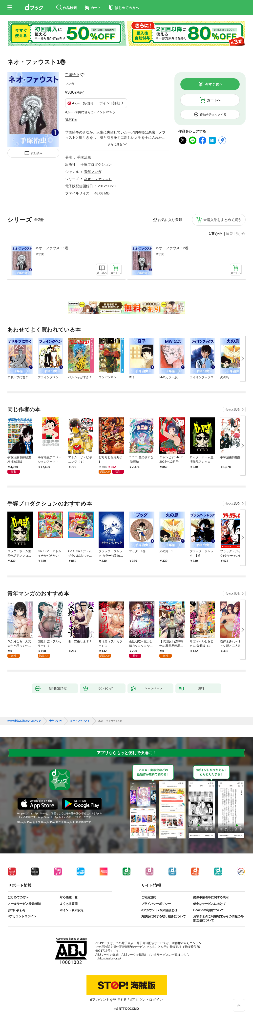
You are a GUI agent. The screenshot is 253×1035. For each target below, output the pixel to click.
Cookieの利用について (208, 910)
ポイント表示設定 (72, 910)
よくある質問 (69, 903)
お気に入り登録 (170, 220)
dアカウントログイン (22, 916)
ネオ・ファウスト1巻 (51, 248)
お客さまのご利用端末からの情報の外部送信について (218, 918)
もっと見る (232, 409)
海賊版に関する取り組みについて (163, 916)
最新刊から (236, 234)
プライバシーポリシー (156, 903)
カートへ (214, 100)
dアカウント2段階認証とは (159, 910)
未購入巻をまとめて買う (222, 220)
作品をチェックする (213, 114)
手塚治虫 (72, 75)
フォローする (82, 74)
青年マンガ (92, 172)
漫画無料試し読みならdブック (24, 721)
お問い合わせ (17, 910)
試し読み (36, 153)
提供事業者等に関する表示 (211, 897)
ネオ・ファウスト (98, 179)
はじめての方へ (18, 897)
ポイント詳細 (109, 103)
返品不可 (71, 120)
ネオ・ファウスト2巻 (172, 248)
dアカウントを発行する (108, 1000)
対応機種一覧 (69, 897)
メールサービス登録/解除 (24, 903)
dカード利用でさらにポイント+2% (88, 112)
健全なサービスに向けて (209, 903)
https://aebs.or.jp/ (109, 958)
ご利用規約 (148, 897)
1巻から (216, 234)
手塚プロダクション (96, 164)
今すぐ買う (213, 84)
